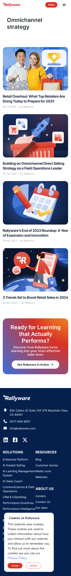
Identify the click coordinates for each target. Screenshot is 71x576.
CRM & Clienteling (14, 497)
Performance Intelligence (19, 508)
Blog (38, 459)
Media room (43, 471)
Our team (42, 507)
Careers (41, 496)
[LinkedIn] (5, 440)
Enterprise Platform (15, 459)
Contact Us (43, 502)
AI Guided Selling (14, 465)
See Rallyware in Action (35, 364)
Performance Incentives (18, 503)
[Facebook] (15, 440)
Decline (33, 565)
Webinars (41, 477)
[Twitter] (25, 440)
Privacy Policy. (17, 558)
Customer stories (47, 465)
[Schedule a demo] (51, 5)
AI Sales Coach (12, 481)
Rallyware (12, 5)
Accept (15, 565)
